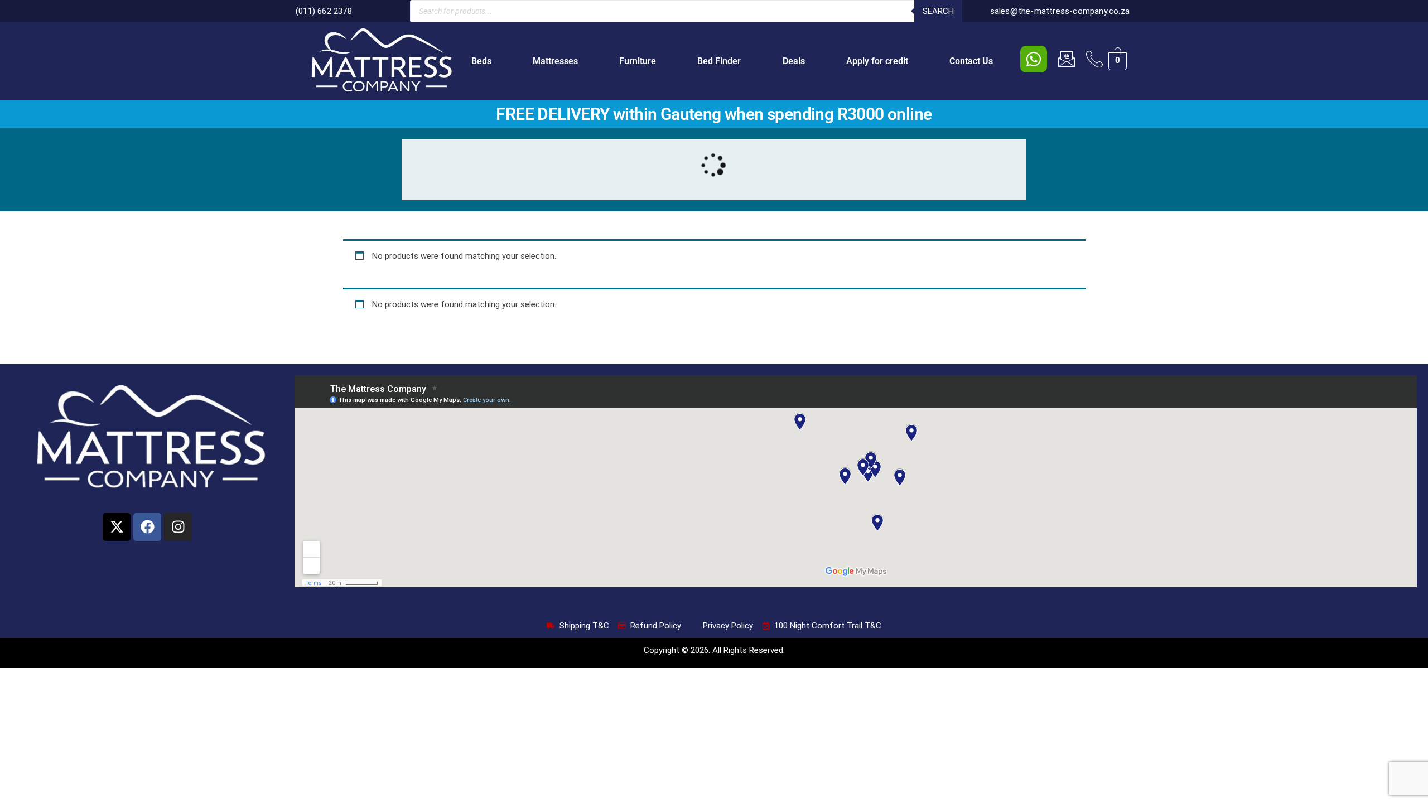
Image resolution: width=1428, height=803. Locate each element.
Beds (481, 61)
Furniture (637, 61)
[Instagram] (178, 527)
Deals (794, 61)
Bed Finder (719, 61)
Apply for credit (877, 61)
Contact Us (971, 61)
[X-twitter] (117, 527)
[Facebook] (147, 527)
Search (938, 11)
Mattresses (555, 61)
